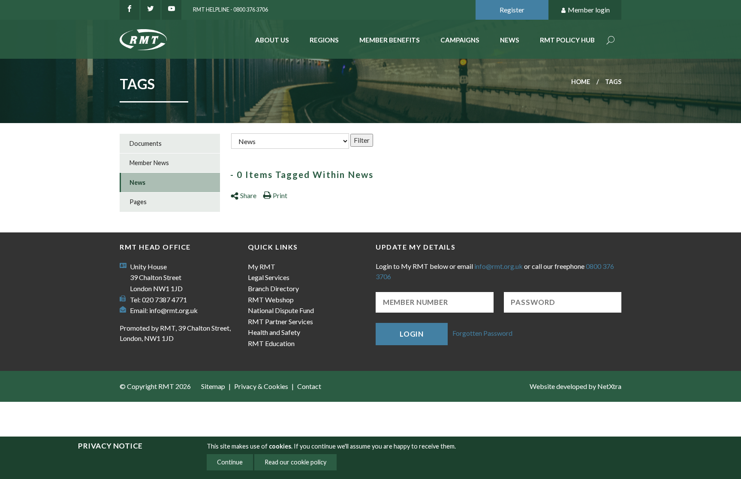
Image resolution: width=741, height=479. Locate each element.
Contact (309, 386)
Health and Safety (274, 332)
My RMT (261, 266)
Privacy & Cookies (261, 386)
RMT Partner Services (280, 321)
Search (610, 41)
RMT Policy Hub (567, 40)
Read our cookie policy (295, 462)
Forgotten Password (482, 333)
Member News (149, 162)
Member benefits (389, 40)
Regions (324, 40)
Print (280, 195)
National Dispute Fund (281, 310)
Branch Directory (273, 288)
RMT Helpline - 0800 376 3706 (230, 9)
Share (248, 195)
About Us (272, 40)
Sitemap (213, 386)
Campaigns (459, 40)
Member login (589, 10)
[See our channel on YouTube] (171, 10)
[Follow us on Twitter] (150, 10)
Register (512, 10)
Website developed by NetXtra (575, 386)
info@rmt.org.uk (173, 310)
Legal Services (268, 277)
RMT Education (271, 343)
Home (580, 81)
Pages (138, 201)
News (509, 40)
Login (412, 333)
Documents (146, 143)
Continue (230, 462)
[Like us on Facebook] (129, 10)
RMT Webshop (271, 299)
